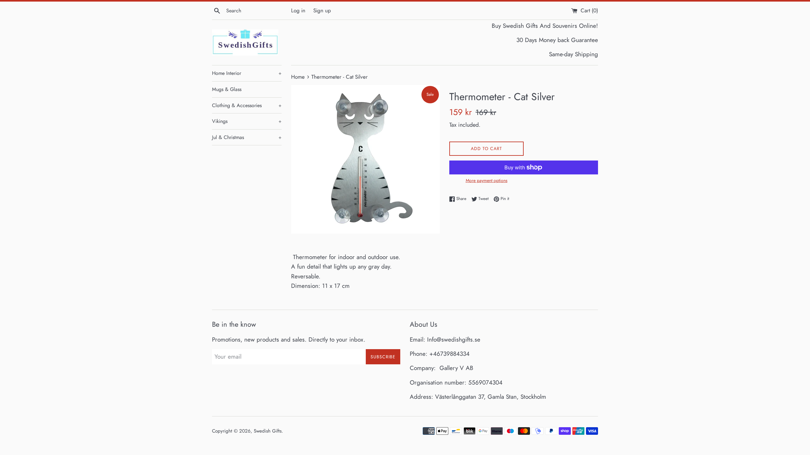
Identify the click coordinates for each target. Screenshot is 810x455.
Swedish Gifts (268, 431)
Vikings (247, 121)
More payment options (487, 180)
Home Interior (247, 73)
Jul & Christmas (247, 137)
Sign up (322, 10)
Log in (298, 10)
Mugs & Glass (226, 89)
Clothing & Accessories (247, 105)
